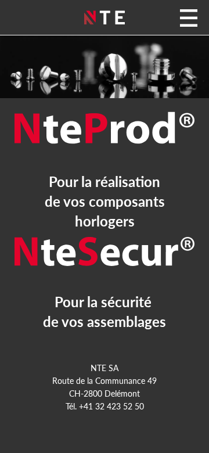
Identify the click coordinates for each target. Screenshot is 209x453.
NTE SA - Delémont (104, 17)
